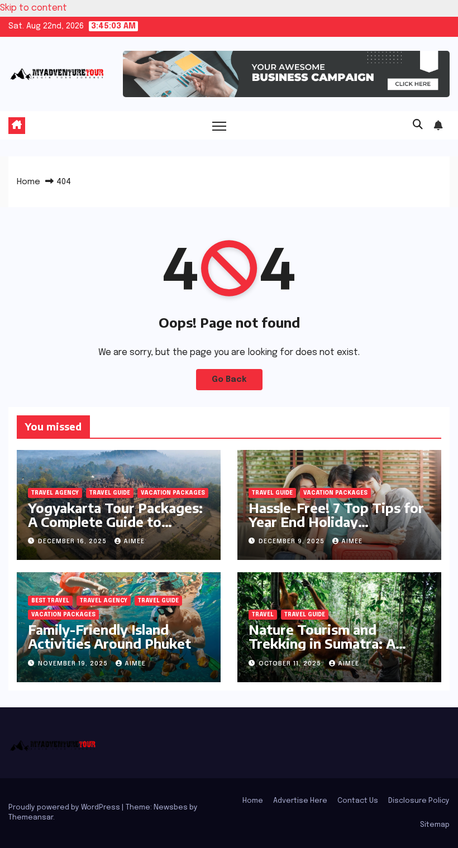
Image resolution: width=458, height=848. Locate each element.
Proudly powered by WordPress (65, 807)
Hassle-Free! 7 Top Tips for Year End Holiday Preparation (336, 521)
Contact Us (357, 800)
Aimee (134, 541)
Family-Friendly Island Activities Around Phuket (109, 636)
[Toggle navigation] (219, 125)
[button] (418, 125)
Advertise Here (300, 800)
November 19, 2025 (74, 663)
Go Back (229, 380)
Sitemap (435, 824)
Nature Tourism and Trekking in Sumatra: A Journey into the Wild (322, 643)
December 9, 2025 (293, 541)
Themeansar (30, 817)
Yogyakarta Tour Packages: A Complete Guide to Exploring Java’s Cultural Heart (115, 528)
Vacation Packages (173, 493)
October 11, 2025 (291, 663)
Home (28, 182)
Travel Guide (109, 493)
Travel (263, 614)
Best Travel (50, 600)
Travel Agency (55, 493)
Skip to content (33, 8)
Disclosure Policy (419, 800)
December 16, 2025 (73, 541)
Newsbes (171, 807)
